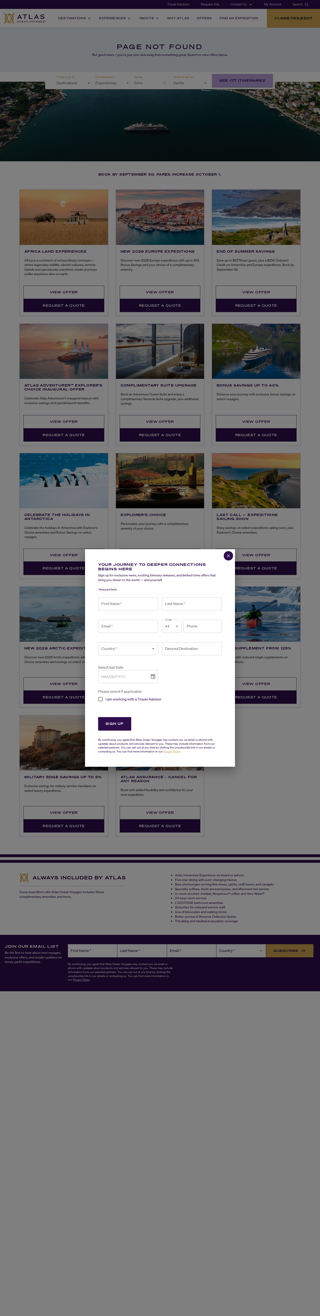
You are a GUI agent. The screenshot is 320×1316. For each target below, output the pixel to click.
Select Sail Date (110, 667)
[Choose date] (153, 676)
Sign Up (115, 723)
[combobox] (124, 648)
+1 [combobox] (167, 626)
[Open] (153, 648)
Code (168, 620)
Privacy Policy (171, 751)
